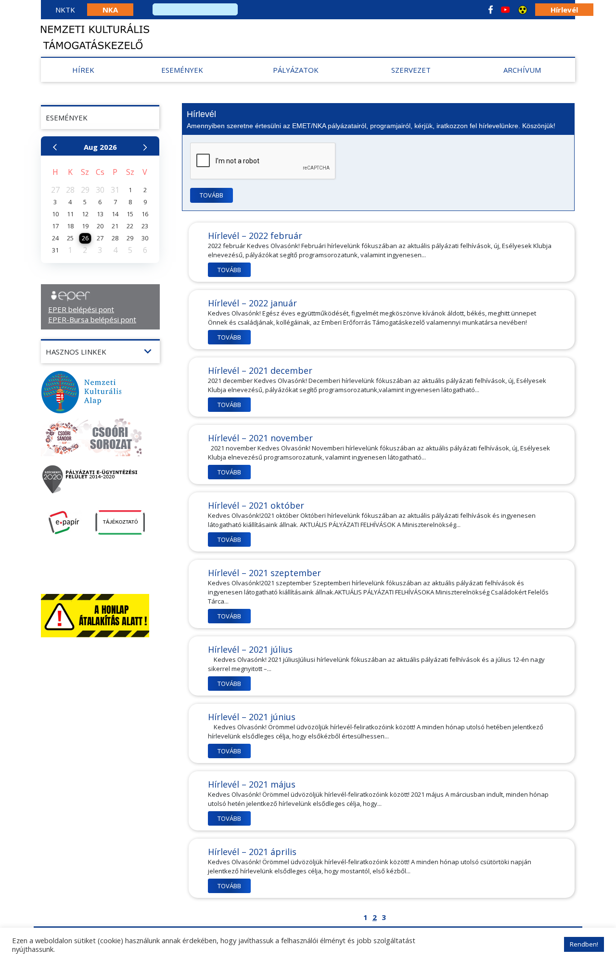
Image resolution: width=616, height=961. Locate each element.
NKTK (65, 9)
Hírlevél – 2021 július (250, 649)
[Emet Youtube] (505, 9)
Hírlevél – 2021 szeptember (264, 573)
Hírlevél (564, 9)
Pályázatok (296, 70)
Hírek (83, 70)
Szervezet (411, 70)
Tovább (211, 195)
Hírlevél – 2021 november (260, 438)
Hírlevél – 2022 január (252, 303)
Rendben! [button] (584, 944)
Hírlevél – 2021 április (252, 851)
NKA (110, 9)
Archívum (522, 70)
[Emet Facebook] (490, 9)
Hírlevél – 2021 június (251, 717)
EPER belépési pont (81, 309)
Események (182, 70)
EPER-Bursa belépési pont (92, 319)
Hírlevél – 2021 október (256, 505)
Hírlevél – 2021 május (251, 784)
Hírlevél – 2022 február (255, 235)
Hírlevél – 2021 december (260, 370)
